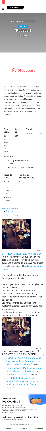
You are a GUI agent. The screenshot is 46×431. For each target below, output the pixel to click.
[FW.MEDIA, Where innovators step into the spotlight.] (15, 8)
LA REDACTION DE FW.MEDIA (21, 253)
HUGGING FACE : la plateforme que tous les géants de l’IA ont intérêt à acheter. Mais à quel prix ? (23, 361)
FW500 (22, 21)
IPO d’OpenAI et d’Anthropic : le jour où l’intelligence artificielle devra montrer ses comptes (24, 371)
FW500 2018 (30, 21)
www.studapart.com (34, 133)
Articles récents (12, 215)
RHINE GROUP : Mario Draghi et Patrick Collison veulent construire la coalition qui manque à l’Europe (24, 381)
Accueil (15, 21)
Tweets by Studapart (10, 208)
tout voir (40, 355)
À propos (10, 211)
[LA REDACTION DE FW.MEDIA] (16, 248)
